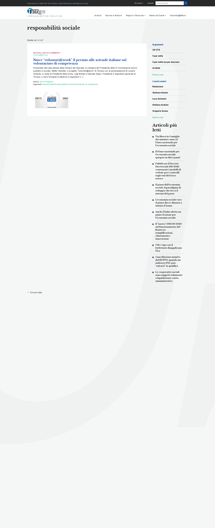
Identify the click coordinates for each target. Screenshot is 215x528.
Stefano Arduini (160, 105)
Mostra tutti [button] (157, 74)
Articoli (97, 15)
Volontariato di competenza (86, 84)
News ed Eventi (156, 15)
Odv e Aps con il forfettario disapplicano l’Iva (168, 248)
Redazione (157, 86)
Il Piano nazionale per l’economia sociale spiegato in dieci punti (167, 154)
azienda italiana (48, 84)
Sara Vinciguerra (46, 82)
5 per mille (157, 56)
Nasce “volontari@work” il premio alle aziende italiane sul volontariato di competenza (79, 61)
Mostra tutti (157, 117)
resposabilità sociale (65, 84)
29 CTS (156, 50)
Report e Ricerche (135, 15)
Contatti (150, 3)
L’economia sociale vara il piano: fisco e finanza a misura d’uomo (168, 202)
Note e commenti (51, 53)
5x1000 (156, 68)
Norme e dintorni (113, 15)
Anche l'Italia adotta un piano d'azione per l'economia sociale (168, 215)
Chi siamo (138, 3)
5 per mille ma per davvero (165, 62)
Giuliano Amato (160, 92)
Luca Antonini (159, 98)
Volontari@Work (178, 15)
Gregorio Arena (160, 111)
